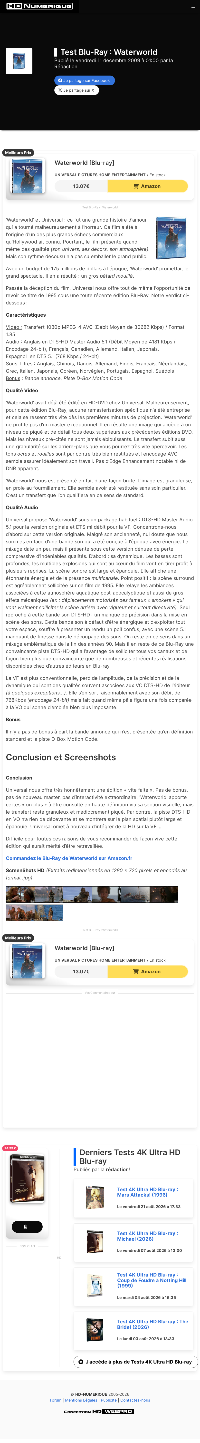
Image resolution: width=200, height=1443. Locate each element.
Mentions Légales (81, 1400)
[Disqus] (100, 1062)
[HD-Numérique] (39, 6)
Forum (55, 1400)
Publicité (109, 1400)
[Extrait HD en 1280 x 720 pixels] (20, 901)
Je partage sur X (77, 90)
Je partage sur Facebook (85, 80)
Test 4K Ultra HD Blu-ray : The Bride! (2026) (152, 1324)
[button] (193, 6)
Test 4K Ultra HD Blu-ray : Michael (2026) (147, 1236)
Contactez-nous (135, 1400)
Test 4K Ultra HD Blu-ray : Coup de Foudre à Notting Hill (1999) (151, 1280)
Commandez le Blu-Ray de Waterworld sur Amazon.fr (69, 858)
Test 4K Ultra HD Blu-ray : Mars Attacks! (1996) (147, 1192)
